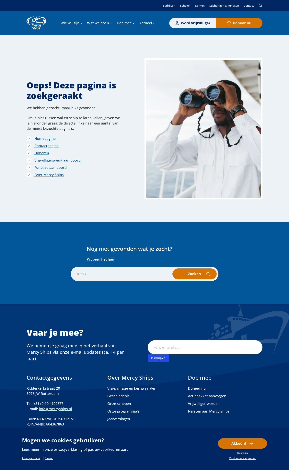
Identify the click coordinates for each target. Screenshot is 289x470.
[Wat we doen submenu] (111, 23)
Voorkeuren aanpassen (242, 458)
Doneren (41, 153)
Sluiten (49, 458)
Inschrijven (158, 358)
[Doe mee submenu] (134, 23)
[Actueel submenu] (154, 23)
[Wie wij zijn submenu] (81, 23)
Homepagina (45, 138)
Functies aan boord (50, 167)
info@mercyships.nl (55, 408)
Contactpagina (46, 145)
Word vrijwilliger (195, 23)
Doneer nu (242, 23)
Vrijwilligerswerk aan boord (57, 160)
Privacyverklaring (31, 458)
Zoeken (260, 5)
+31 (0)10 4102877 (48, 403)
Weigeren (242, 453)
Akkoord (238, 443)
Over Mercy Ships (49, 174)
